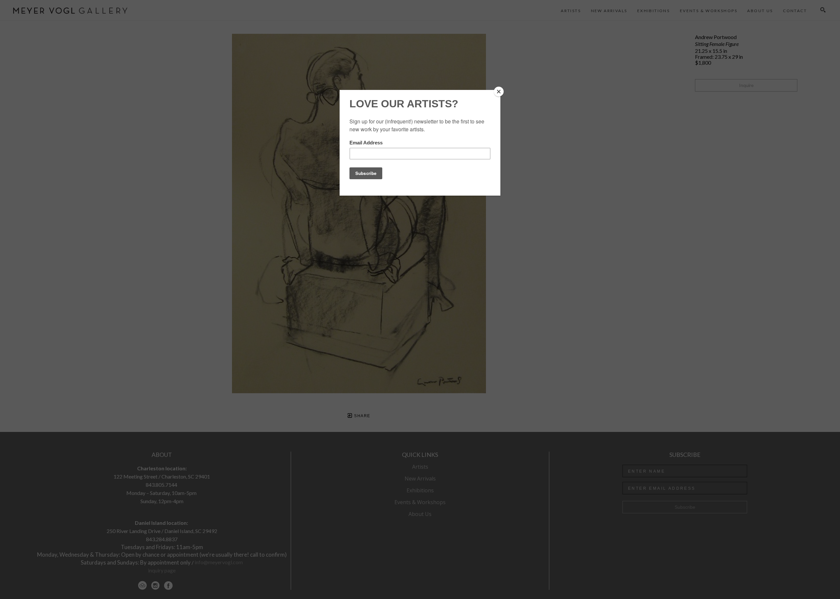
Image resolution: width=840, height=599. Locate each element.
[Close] (499, 91)
